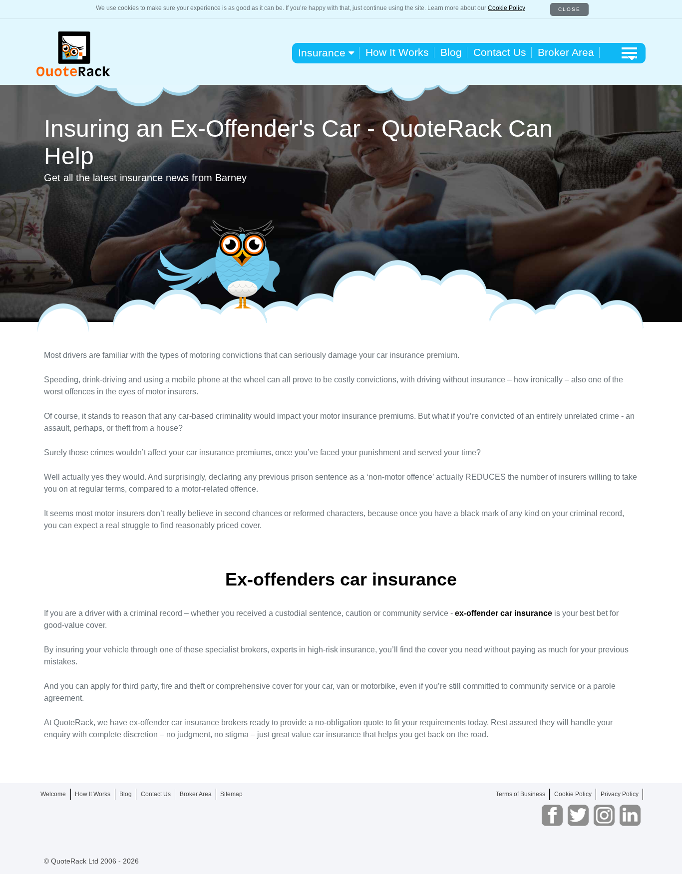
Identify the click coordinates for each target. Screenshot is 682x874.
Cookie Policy (506, 7)
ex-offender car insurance (503, 613)
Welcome (53, 794)
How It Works (397, 52)
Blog (451, 52)
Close (569, 9)
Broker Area (566, 52)
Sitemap (231, 794)
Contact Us (499, 52)
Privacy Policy (620, 794)
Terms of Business (520, 794)
